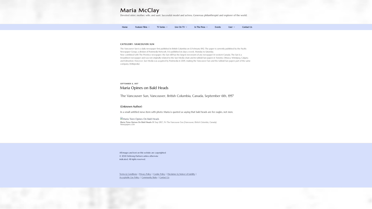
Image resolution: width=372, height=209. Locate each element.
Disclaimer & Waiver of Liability (181, 174)
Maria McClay (139, 10)
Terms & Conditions (128, 174)
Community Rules (149, 177)
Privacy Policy (145, 174)
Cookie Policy (159, 174)
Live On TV (180, 27)
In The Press (199, 27)
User (230, 27)
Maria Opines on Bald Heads (144, 87)
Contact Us (247, 27)
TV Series (161, 27)
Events (218, 27)
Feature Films (141, 27)
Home (125, 27)
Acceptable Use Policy (129, 177)
